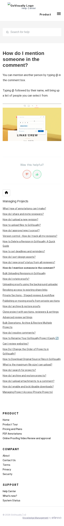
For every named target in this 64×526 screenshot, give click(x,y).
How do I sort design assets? (19, 256)
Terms (6, 464)
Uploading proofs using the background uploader (30, 284)
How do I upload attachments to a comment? (28, 381)
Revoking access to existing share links (25, 289)
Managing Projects (15, 201)
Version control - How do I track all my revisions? (30, 236)
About (6, 455)
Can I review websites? (16, 343)
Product (45, 14)
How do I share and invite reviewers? (23, 214)
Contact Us (9, 460)
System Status (11, 500)
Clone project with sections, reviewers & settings (31, 311)
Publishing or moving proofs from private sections (31, 300)
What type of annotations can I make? (24, 208)
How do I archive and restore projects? (24, 375)
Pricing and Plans (12, 429)
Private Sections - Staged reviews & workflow (28, 295)
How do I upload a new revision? (20, 219)
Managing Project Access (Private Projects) (28, 392)
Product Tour (10, 424)
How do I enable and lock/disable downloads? (28, 386)
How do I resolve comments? (19, 332)
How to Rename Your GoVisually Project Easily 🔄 (30, 338)
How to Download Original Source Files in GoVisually (32, 359)
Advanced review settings (17, 317)
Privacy (7, 469)
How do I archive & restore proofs (21, 306)
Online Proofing (11, 438)
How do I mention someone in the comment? (29, 267)
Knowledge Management (35, 517)
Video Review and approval (35, 438)
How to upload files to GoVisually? (22, 225)
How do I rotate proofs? (16, 278)
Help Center (9, 491)
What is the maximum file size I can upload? (27, 364)
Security (7, 474)
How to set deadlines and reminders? (24, 251)
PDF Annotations (12, 433)
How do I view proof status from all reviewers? (29, 262)
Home (6, 419)
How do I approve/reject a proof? (21, 230)
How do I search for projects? (19, 370)
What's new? (10, 495)
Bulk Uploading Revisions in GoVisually (24, 273)
